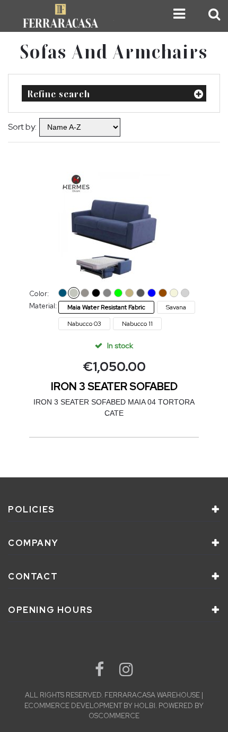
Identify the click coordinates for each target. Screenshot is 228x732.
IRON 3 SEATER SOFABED (114, 386)
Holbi (144, 705)
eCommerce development (73, 705)
